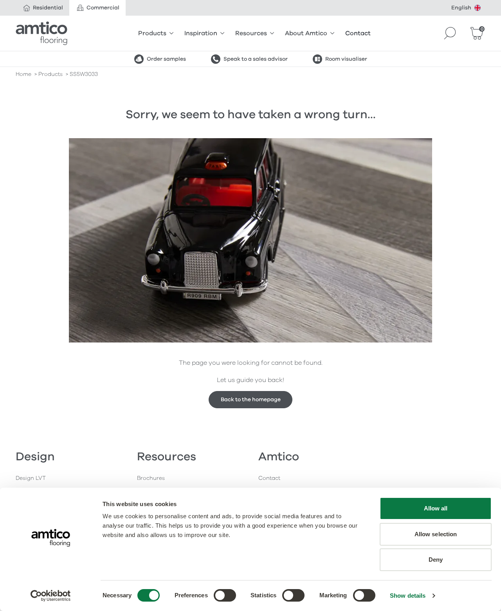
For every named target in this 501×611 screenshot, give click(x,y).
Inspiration (200, 33)
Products (152, 33)
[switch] (225, 595)
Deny (436, 559)
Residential (48, 7)
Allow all (436, 508)
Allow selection (435, 534)
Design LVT (31, 478)
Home (23, 74)
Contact (358, 33)
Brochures (151, 478)
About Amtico (306, 33)
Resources (251, 33)
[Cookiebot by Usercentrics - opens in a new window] (50, 596)
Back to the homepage (251, 399)
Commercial (103, 7)
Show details (407, 595)
